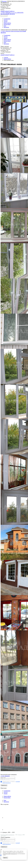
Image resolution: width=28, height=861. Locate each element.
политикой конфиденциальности (10, 853)
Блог (5, 25)
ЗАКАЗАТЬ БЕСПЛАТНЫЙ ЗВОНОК (12, 13)
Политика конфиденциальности (7, 834)
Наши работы (7, 23)
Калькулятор (7, 24)
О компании (7, 18)
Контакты (6, 27)
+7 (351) (9, 12)
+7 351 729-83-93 (5, 776)
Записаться (4, 785)
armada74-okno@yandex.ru (7, 11)
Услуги (5, 20)
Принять (5, 857)
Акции (5, 21)
